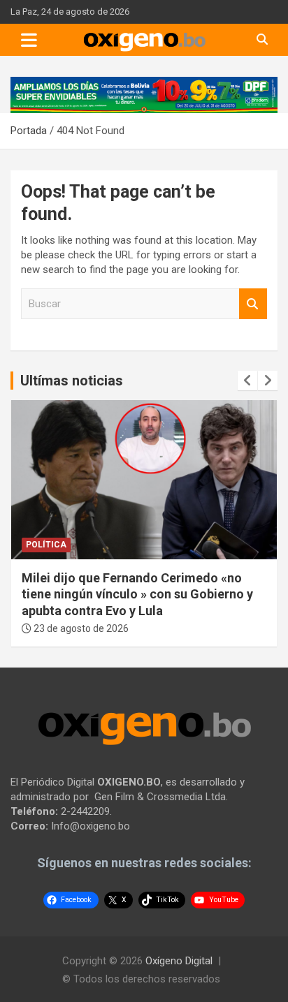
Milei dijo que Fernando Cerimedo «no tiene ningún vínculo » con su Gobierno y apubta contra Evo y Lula (137, 594)
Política (46, 545)
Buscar (253, 304)
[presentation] (247, 380)
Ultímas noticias (71, 380)
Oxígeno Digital (179, 961)
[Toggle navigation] (29, 40)
